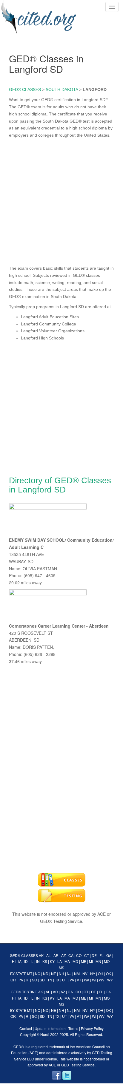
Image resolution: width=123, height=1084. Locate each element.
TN (49, 979)
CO (79, 955)
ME (83, 961)
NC (37, 973)
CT (86, 955)
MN (98, 961)
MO (107, 961)
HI (14, 961)
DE (94, 955)
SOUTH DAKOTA (62, 89)
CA (70, 955)
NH (61, 973)
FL (101, 955)
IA (19, 961)
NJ (69, 973)
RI (27, 979)
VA (72, 979)
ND (45, 973)
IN (38, 961)
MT (29, 973)
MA (67, 961)
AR (56, 955)
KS (44, 961)
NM (77, 973)
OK (108, 973)
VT (79, 979)
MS (61, 967)
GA (108, 955)
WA (86, 979)
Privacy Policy (92, 1028)
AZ (63, 955)
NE (53, 973)
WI (94, 979)
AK (41, 955)
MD (75, 961)
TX (57, 979)
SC (34, 979)
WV (101, 979)
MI (91, 961)
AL (48, 955)
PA (21, 979)
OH (100, 973)
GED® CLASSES (25, 89)
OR (13, 979)
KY (52, 961)
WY (110, 979)
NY (92, 973)
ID (26, 961)
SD (42, 979)
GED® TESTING (24, 991)
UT (64, 979)
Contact (25, 1028)
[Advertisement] (61, 200)
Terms (73, 1028)
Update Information (50, 1028)
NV (84, 973)
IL (31, 961)
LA (59, 961)
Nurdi (44, 1034)
